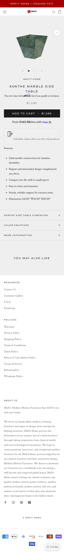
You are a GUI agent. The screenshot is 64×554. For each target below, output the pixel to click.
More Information (18, 235)
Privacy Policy (12, 333)
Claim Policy (11, 351)
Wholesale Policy (13, 376)
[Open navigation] (4, 11)
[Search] (53, 11)
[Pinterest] (21, 502)
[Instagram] (13, 502)
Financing (9, 308)
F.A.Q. (7, 302)
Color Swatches (16, 225)
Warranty (9, 327)
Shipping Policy (12, 339)
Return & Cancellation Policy (20, 357)
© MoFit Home (32, 518)
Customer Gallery (13, 296)
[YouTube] (29, 502)
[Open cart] (59, 11)
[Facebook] (5, 502)
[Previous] (22, 70)
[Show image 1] (28, 71)
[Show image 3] (35, 71)
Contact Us (10, 289)
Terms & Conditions (15, 345)
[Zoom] (57, 32)
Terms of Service (13, 364)
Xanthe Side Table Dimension (26, 215)
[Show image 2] (32, 71)
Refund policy (11, 370)
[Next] (41, 70)
